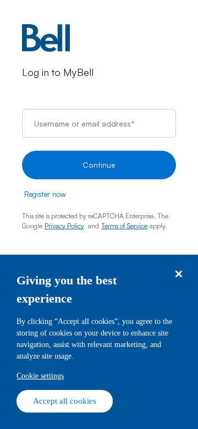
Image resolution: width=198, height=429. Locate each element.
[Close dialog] (178, 274)
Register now (45, 194)
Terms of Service (124, 226)
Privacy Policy (64, 226)
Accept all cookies (64, 401)
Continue (99, 164)
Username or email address (84, 123)
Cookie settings (40, 376)
